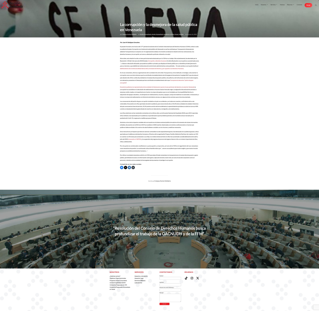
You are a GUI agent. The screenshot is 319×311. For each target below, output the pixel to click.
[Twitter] (125, 167)
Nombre (162, 275)
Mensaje (162, 292)
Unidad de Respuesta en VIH (118, 285)
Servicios (273, 4)
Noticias (282, 4)
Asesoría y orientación (141, 276)
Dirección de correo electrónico (167, 287)
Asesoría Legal (139, 278)
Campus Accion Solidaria (129, 34)
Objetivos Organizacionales (118, 278)
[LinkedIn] (129, 167)
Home (176, 34)
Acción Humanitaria (145, 34)
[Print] (133, 167)
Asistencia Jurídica (169, 34)
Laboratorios (138, 283)
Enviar (164, 304)
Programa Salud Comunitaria (118, 280)
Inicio (256, 4)
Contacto (299, 4)
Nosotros (263, 4)
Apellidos (162, 282)
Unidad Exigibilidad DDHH (118, 283)
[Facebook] (121, 167)
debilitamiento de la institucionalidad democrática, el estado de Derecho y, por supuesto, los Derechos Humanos (152, 68)
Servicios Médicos (140, 280)
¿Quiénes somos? (115, 276)
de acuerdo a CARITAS (134, 139)
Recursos (289, 4)
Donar (308, 5)
